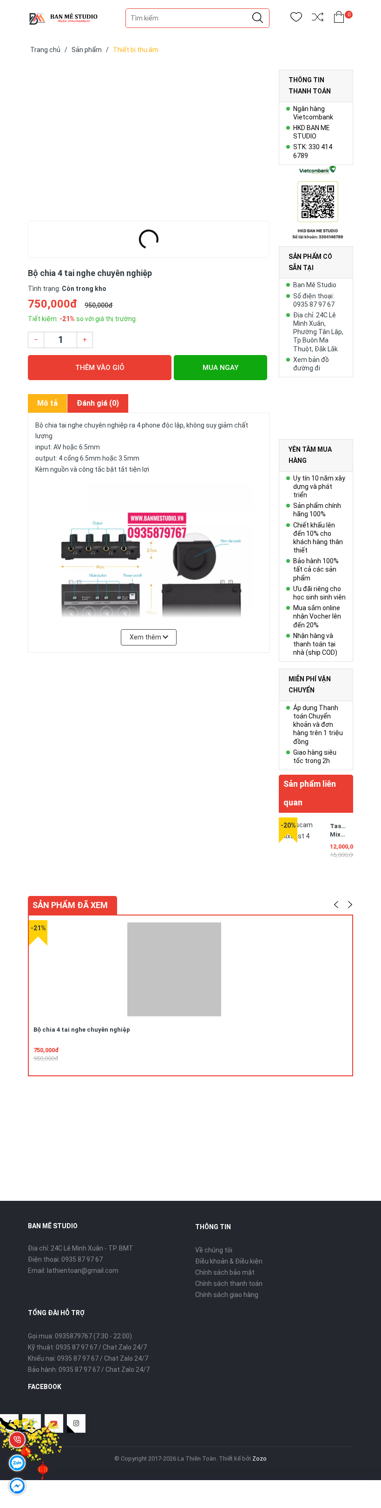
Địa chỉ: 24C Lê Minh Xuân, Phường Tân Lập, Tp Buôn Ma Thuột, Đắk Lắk (318, 332)
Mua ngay (220, 367)
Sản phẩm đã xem (70, 905)
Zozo (259, 1458)
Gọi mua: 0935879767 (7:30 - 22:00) (80, 1336)
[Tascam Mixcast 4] (302, 840)
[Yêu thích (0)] (296, 18)
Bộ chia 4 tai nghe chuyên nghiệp (81, 1029)
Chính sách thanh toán (229, 1283)
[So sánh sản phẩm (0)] (317, 18)
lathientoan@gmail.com (82, 1270)
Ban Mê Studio (314, 285)
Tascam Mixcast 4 (342, 834)
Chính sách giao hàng (226, 1294)
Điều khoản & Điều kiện (229, 1261)
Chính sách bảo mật (225, 1272)
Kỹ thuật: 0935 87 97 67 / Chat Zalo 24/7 (87, 1347)
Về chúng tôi (213, 1250)
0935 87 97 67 (82, 1259)
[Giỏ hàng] (339, 18)
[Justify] (258, 18)
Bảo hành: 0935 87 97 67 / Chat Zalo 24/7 (89, 1369)
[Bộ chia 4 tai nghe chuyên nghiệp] (148, 139)
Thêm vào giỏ (100, 367)
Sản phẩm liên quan (309, 793)
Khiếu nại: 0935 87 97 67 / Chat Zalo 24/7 (88, 1358)
